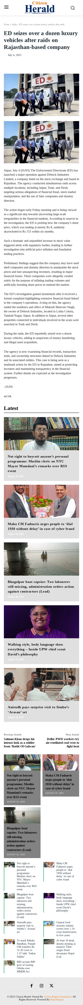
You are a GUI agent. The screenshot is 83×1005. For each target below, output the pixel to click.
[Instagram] (41, 986)
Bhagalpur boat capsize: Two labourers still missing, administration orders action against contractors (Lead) (41, 586)
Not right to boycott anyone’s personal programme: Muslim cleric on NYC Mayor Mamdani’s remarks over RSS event (27, 876)
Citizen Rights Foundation (58, 996)
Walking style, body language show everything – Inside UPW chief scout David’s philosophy (37, 649)
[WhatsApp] (75, 63)
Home (6, 24)
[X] (57, 63)
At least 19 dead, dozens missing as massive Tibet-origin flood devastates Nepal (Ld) (66, 948)
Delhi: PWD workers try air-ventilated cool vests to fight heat (62, 742)
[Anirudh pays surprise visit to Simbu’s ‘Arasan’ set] (41, 684)
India (14, 24)
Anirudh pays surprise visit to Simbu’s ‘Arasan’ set (26, 927)
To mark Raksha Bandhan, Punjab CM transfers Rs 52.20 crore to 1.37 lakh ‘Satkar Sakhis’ (26, 948)
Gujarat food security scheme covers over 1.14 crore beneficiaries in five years (66, 929)
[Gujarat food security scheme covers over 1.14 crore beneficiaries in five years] (49, 923)
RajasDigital (57, 999)
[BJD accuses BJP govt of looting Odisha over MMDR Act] (9, 963)
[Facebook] (49, 63)
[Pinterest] (66, 63)
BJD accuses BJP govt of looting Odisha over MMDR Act (26, 966)
